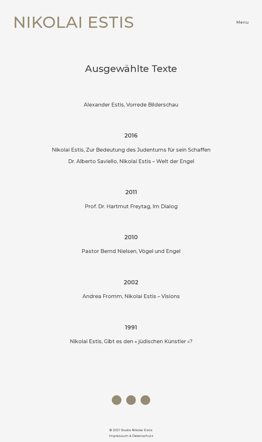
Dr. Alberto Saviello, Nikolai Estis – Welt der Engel (131, 161)
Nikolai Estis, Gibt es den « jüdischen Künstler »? (131, 341)
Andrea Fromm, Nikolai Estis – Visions (131, 296)
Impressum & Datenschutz (131, 436)
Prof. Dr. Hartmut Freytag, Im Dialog (131, 206)
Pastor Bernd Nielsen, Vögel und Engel (131, 251)
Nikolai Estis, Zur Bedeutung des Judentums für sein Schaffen (131, 150)
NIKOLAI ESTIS (73, 22)
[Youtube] (145, 400)
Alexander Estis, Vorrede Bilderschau (131, 105)
